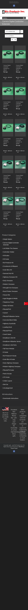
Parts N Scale (7, 373)
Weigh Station (7, 239)
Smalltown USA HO (9, 338)
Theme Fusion (14, 448)
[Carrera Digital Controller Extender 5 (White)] (20, 201)
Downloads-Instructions (10, 398)
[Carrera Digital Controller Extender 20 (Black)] (20, 54)
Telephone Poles (8, 302)
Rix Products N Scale (9, 356)
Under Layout (7, 381)
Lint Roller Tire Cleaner (10, 248)
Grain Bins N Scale (9, 359)
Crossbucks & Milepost (10, 266)
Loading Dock (7, 327)
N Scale (5, 352)
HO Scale (6, 259)
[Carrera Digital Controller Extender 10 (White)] (7, 201)
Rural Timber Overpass (10, 291)
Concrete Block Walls (10, 320)
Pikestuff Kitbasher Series (11, 316)
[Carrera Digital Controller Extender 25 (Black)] (7, 54)
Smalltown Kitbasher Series (12, 341)
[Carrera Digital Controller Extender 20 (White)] (7, 164)
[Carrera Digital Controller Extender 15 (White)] (20, 164)
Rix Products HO (8, 262)
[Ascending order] (21, 31)
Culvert (5, 313)
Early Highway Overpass (11, 363)
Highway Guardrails (9, 323)
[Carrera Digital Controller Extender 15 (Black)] (7, 91)
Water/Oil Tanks (8, 305)
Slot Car (5, 384)
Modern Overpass (8, 284)
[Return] (26, 304)
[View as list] (15, 39)
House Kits (6, 295)
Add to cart (5, 78)
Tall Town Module (8, 348)
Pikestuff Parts (7, 330)
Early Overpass (8, 280)
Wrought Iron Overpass (10, 288)
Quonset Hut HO (8, 273)
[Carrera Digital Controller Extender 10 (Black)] (20, 91)
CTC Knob (6, 377)
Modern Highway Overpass (11, 366)
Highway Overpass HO (10, 277)
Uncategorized (8, 388)
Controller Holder (8, 252)
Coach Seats (7, 334)
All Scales (6, 255)
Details (10, 77)
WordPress (21, 446)
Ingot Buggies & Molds (10, 298)
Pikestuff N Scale (8, 370)
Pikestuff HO (7, 309)
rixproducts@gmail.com (14, 2)
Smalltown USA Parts (10, 345)
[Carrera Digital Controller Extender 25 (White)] (20, 128)
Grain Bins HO (7, 270)
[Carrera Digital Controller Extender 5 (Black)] (7, 128)
